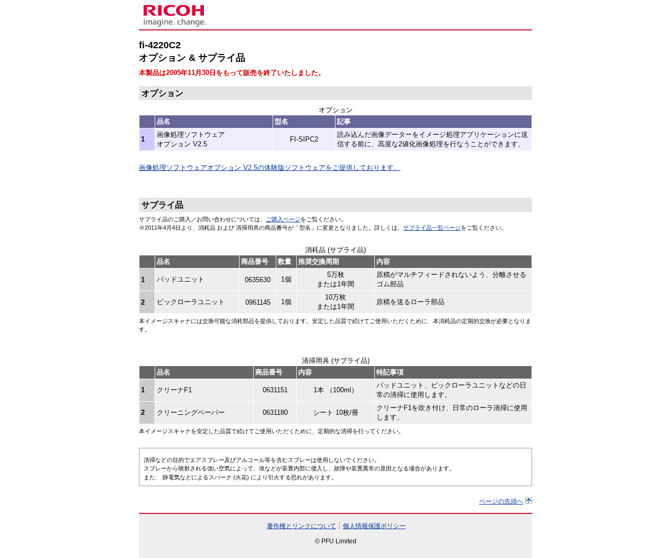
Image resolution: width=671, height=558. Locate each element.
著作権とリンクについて (301, 525)
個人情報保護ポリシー (374, 525)
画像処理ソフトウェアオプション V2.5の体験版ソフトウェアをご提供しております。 (270, 167)
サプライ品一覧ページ (432, 227)
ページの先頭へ (501, 501)
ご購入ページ (283, 219)
